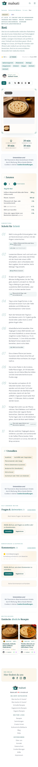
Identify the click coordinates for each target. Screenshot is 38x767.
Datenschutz (19, 746)
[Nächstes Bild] (32, 107)
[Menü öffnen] (35, 3)
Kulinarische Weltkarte (14, 10)
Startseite (4, 10)
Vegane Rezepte (19, 711)
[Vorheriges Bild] (6, 107)
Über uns (19, 740)
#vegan (23, 66)
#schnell (5, 69)
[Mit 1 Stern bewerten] (4, 559)
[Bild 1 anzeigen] (7, 128)
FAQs (19, 733)
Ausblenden (31, 510)
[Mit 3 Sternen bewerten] (10, 559)
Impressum (19, 755)
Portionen (21, 184)
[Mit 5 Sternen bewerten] (15, 559)
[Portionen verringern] (5, 183)
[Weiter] (33, 639)
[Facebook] (17, 678)
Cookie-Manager (19, 749)
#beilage (28, 63)
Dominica (28, 19)
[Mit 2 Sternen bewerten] (7, 559)
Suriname (22, 21)
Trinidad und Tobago (9, 19)
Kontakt (19, 743)
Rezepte (19, 718)
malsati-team (13, 76)
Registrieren (20, 531)
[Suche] (29, 3)
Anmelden (8, 531)
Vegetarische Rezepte (19, 708)
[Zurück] (5, 639)
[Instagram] (21, 678)
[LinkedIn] (24, 678)
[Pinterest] (13, 678)
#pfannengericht (8, 63)
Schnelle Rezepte (19, 705)
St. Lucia (25, 10)
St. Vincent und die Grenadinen (21, 17)
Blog (19, 730)
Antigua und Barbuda (9, 21)
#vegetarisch (7, 66)
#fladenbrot (19, 63)
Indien (21, 19)
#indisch (16, 66)
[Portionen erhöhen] (14, 183)
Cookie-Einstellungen (25, 165)
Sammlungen (19, 721)
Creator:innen (19, 724)
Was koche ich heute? (19, 699)
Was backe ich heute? (19, 702)
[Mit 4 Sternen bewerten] (12, 559)
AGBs (19, 752)
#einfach (31, 66)
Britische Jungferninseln (11, 24)
